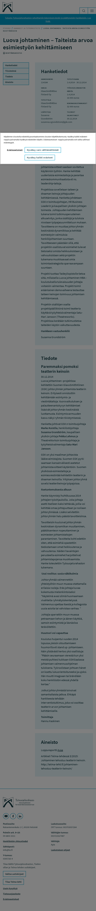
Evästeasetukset (15, 150)
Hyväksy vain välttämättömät (43, 150)
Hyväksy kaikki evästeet (40, 157)
